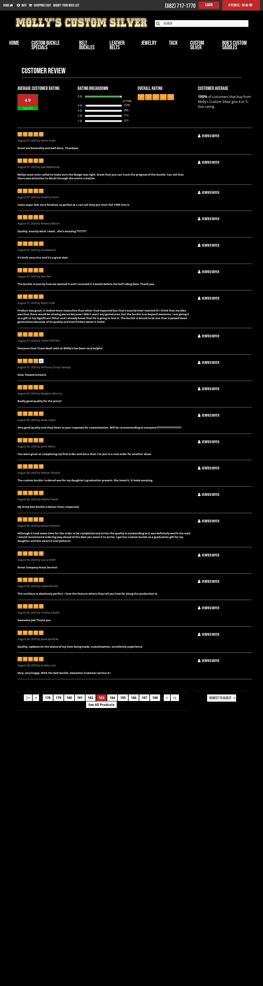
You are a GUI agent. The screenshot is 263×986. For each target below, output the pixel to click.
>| (175, 697)
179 (58, 697)
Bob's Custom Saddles (234, 45)
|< (28, 697)
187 (144, 697)
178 (48, 697)
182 (90, 697)
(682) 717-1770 (180, 6)
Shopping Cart (42, 5)
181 (80, 697)
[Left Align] (141, 97)
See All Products (101, 704)
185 (123, 697)
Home (14, 43)
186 (133, 697)
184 (112, 697)
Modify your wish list (66, 5)
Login (209, 4)
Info (24, 5)
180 (69, 697)
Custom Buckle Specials (45, 45)
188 (155, 697)
